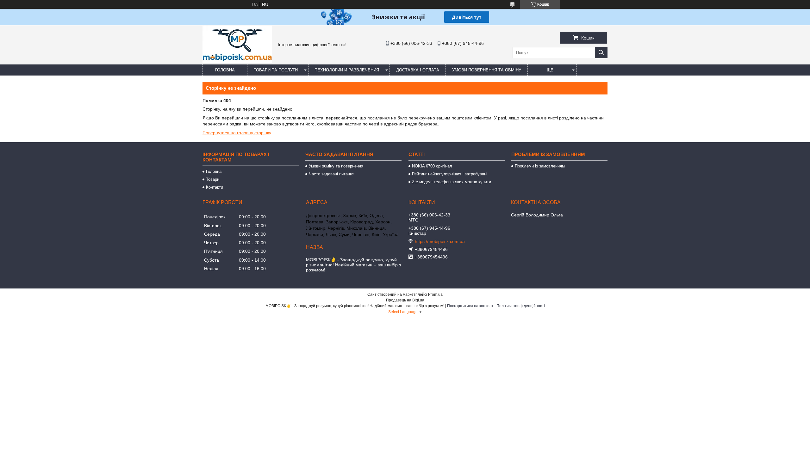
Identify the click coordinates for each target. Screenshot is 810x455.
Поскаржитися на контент (470, 306)
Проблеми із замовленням (540, 166)
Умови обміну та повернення (336, 166)
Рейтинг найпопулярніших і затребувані (449, 174)
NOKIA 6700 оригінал (432, 166)
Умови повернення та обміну (486, 70)
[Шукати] (601, 52)
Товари (212, 179)
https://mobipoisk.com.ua (440, 241)
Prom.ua (435, 294)
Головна (225, 70)
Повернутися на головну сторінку (236, 132)
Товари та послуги (276, 70)
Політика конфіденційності (520, 306)
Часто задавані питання (331, 174)
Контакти (214, 187)
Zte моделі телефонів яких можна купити (451, 181)
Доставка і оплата (417, 70)
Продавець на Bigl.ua (405, 300)
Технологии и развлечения (347, 70)
